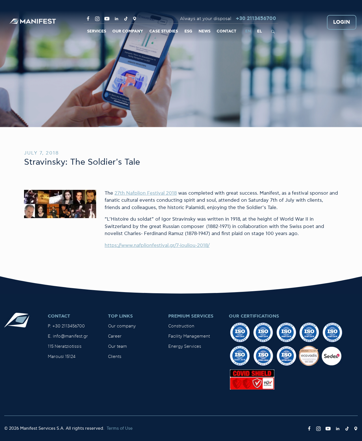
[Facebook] (88, 18)
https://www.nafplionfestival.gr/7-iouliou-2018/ (157, 245)
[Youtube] (106, 18)
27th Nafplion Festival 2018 (146, 193)
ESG (188, 31)
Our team (117, 346)
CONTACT (226, 31)
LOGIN (341, 22)
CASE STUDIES (163, 31)
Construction (181, 326)
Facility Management (189, 336)
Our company (122, 326)
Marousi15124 (62, 356)
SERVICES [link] (96, 31)
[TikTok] (126, 18)
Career (115, 336)
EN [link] (248, 31)
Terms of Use (120, 428)
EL (259, 31)
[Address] (135, 18)
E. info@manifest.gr (68, 336)
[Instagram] (97, 18)
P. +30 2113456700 (66, 326)
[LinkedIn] (116, 18)
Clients (114, 356)
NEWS (204, 31)
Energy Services (184, 346)
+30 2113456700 (256, 19)
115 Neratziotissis (64, 346)
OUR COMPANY (127, 31)
